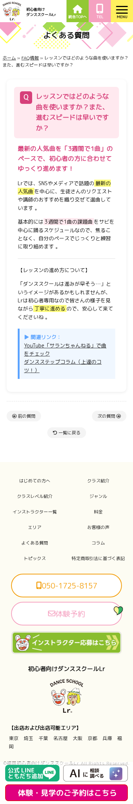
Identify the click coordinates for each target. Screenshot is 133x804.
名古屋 (60, 738)
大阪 (77, 738)
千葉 (43, 738)
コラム (98, 543)
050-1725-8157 (69, 585)
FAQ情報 (30, 58)
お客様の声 (98, 527)
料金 (98, 512)
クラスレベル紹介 (34, 496)
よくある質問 (34, 543)
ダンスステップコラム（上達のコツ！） (63, 365)
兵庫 (107, 738)
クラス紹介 (98, 481)
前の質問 (26, 416)
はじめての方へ (34, 481)
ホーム (9, 58)
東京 (13, 738)
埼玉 (28, 738)
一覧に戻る (69, 433)
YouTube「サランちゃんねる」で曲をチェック (65, 349)
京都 (92, 738)
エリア (34, 527)
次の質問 (107, 416)
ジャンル (98, 496)
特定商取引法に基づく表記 (98, 558)
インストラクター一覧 (35, 512)
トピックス (35, 558)
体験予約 (70, 613)
